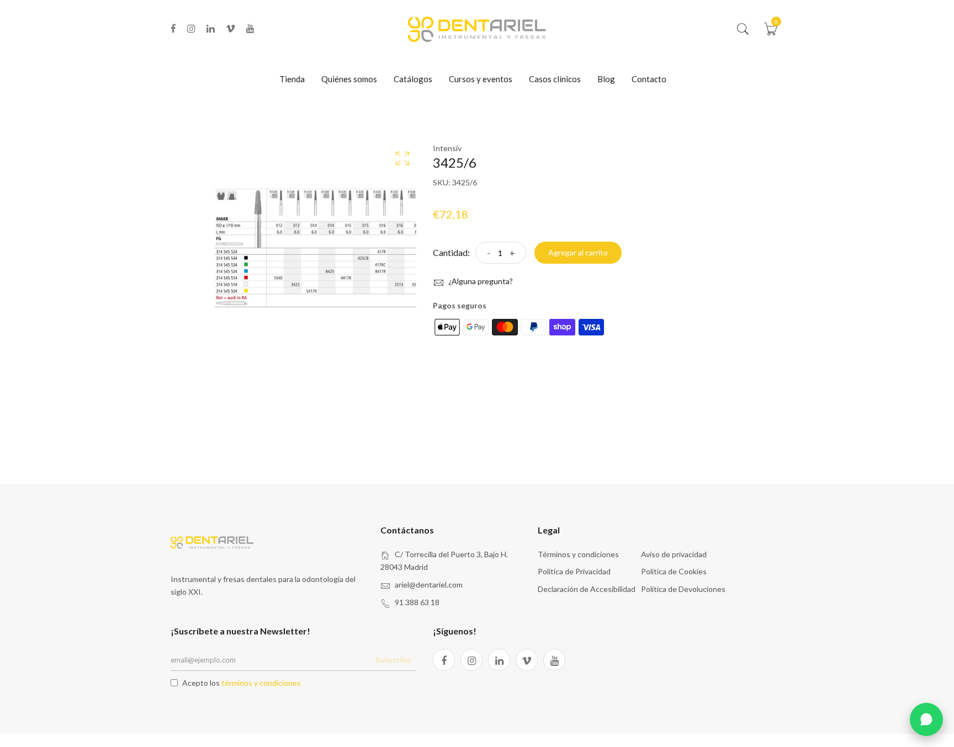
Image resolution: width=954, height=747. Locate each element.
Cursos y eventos (480, 79)
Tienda (292, 79)
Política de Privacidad (574, 571)
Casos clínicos (555, 79)
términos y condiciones (261, 682)
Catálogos (413, 79)
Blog (606, 79)
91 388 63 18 (417, 602)
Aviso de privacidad (674, 554)
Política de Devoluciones (683, 589)
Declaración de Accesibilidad (586, 589)
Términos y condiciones (578, 554)
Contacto (649, 79)
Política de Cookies (674, 571)
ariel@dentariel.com (429, 584)
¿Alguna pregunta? (480, 281)
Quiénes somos (349, 79)
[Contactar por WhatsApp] (926, 719)
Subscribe (393, 659)
